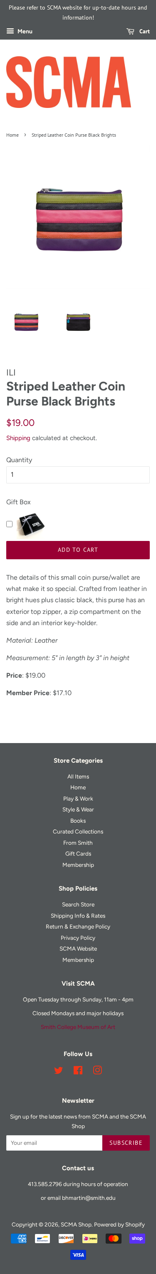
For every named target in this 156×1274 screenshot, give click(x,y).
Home (12, 135)
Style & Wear (78, 809)
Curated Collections (78, 831)
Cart (144, 31)
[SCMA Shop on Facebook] (78, 1072)
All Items (78, 776)
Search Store (78, 904)
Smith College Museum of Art (78, 1027)
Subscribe (126, 1142)
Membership (78, 864)
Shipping (18, 438)
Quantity (19, 460)
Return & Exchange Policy (78, 926)
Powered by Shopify (119, 1224)
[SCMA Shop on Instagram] (97, 1072)
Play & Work (78, 798)
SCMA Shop (76, 1224)
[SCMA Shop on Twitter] (58, 1072)
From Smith (78, 842)
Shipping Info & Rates (78, 915)
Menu (24, 31)
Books (78, 820)
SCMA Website (78, 948)
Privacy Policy (78, 937)
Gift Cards (78, 853)
